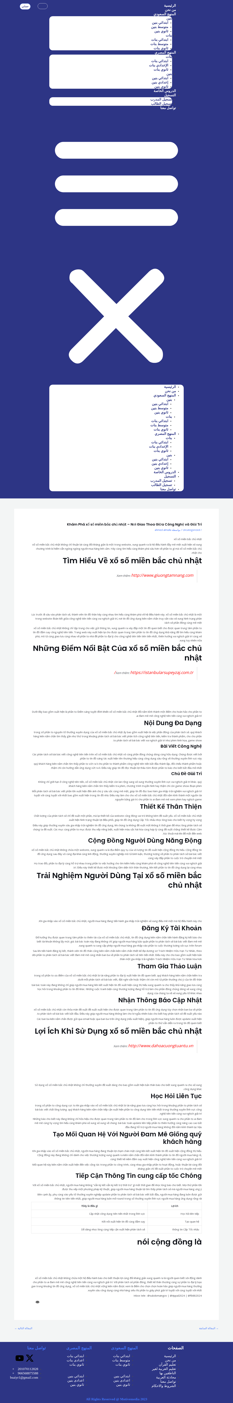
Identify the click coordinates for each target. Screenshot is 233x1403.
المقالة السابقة (209, 1328)
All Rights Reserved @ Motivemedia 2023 (116, 1399)
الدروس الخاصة (165, 91)
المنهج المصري (165, 52)
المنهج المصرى (79, 1348)
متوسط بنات (159, 44)
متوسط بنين (159, 27)
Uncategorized (191, 530)
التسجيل (170, 95)
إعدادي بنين (160, 82)
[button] (116, 249)
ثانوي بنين (161, 31)
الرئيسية (170, 5)
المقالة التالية (23, 1328)
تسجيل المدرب (161, 99)
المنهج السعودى (124, 1348)
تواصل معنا (168, 108)
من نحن (170, 10)
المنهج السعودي (165, 14)
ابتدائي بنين (160, 22)
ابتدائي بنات (159, 39)
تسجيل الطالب (161, 103)
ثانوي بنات (161, 48)
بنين (169, 18)
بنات (169, 35)
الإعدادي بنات (158, 65)
